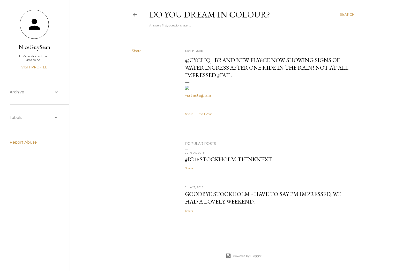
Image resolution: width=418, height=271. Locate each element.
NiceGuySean (34, 47)
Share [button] (137, 51)
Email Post (204, 114)
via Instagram (198, 95)
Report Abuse (23, 142)
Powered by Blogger (247, 256)
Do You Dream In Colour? (209, 14)
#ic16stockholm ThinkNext (228, 159)
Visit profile (34, 67)
